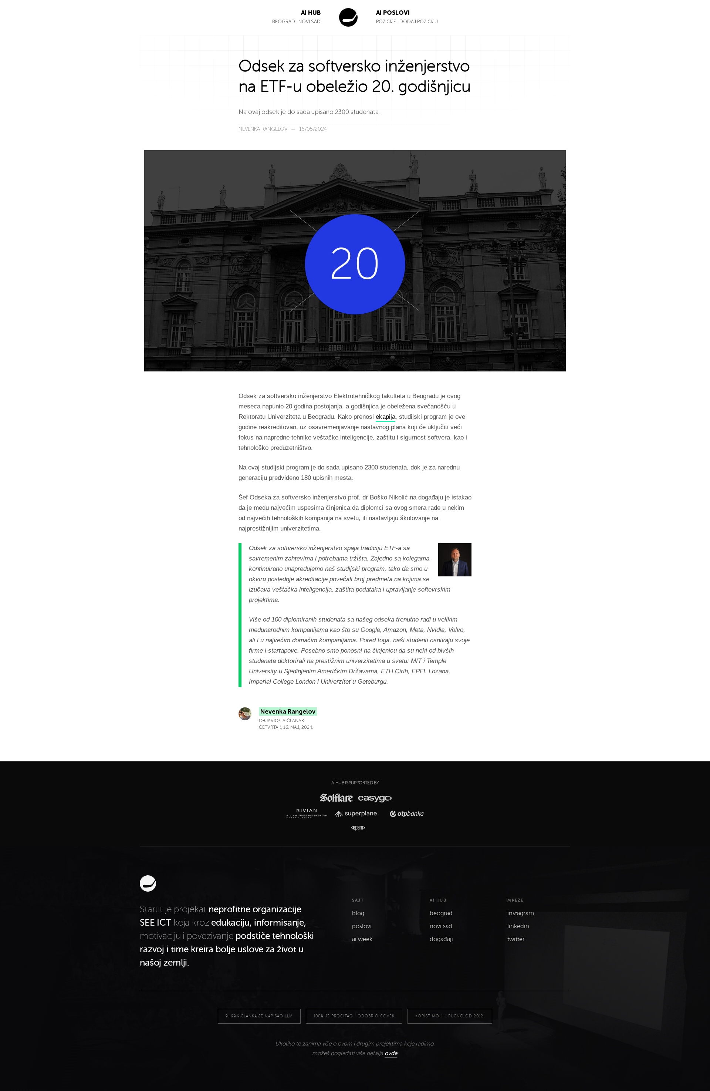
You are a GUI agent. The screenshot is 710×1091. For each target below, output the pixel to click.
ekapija (385, 416)
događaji (441, 939)
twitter (516, 939)
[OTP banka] (404, 814)
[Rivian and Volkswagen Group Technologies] (308, 813)
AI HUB (311, 12)
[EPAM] (355, 828)
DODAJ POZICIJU (418, 21)
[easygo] (374, 797)
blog (358, 913)
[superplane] (358, 814)
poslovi (362, 926)
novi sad (441, 926)
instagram (520, 913)
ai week (362, 939)
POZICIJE (386, 21)
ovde (391, 1053)
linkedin (518, 926)
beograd (441, 913)
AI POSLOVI (393, 12)
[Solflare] (335, 797)
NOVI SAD (309, 21)
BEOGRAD (283, 21)
